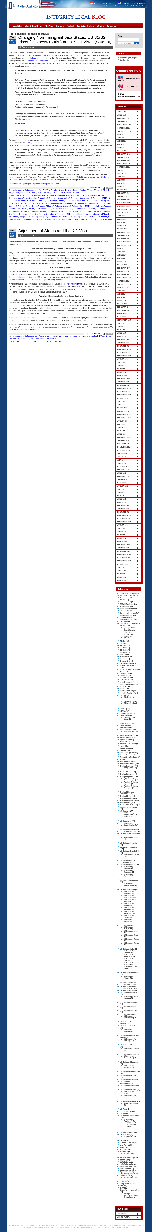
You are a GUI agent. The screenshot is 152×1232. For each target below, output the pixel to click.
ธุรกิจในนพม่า (129, 1153)
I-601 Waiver (124, 680)
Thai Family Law (126, 761)
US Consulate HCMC (98, 198)
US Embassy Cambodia (24, 206)
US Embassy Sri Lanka (79, 217)
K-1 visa (79, 242)
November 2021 (124, 164)
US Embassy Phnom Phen (77, 214)
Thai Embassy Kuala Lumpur (129, 779)
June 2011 (121, 492)
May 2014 (121, 431)
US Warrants (125, 1135)
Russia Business (126, 755)
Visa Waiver (124, 1145)
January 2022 (123, 157)
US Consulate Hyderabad (129, 955)
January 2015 (123, 411)
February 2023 (123, 118)
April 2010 (121, 538)
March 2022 (122, 151)
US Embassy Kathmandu (62, 209)
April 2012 (121, 473)
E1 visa (122, 641)
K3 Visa (123, 709)
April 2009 (121, 577)
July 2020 (121, 216)
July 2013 (121, 460)
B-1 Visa (46, 190)
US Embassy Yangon (49, 219)
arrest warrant (125, 602)
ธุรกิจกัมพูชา (124, 1160)
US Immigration (23, 339)
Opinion (123, 750)
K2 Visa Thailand (130, 703)
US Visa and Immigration (89, 219)
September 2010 (124, 522)
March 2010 (122, 541)
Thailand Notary (126, 796)
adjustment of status (52, 184)
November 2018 (124, 278)
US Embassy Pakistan (128, 1026)
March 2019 (122, 265)
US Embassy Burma (127, 864)
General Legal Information (125, 676)
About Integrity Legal (128, 58)
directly (103, 63)
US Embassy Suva (131, 935)
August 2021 (122, 173)
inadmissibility (99, 318)
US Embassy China (43, 206)
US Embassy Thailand (98, 217)
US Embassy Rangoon (18, 217)
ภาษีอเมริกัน (124, 1181)
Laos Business (126, 713)
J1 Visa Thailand (126, 691)
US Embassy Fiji (126, 925)
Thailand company (127, 766)
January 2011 (123, 509)
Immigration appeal (76, 336)
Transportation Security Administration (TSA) (129, 629)
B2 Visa (68, 190)
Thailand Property (127, 798)
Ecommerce (124, 657)
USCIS (122, 1140)
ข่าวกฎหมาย (124, 1149)
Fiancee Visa (62, 336)
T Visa (122, 759)
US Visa (67, 193)
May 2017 (121, 330)
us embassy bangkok (53, 203)
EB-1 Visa (123, 645)
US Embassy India (92, 206)
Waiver (32, 339)
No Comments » (55, 341)
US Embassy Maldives (37, 211)
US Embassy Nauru (131, 931)
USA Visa (75, 193)
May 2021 (121, 183)
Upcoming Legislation (128, 807)
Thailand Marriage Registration (127, 793)
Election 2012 (125, 661)
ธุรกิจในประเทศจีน (126, 1164)
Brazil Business (126, 611)
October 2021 (123, 167)
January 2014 (123, 440)
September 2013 (124, 453)
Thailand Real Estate (128, 800)
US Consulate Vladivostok (129, 1057)
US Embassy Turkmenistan (125, 1082)
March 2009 (122, 580)
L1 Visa (123, 711)
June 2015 (121, 405)
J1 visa (122, 688)
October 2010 (123, 518)
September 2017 (124, 320)
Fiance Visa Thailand (128, 665)
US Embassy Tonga (131, 939)
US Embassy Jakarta (26, 209)
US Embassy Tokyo (127, 1079)
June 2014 (121, 427)
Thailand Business (127, 764)
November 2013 (124, 447)
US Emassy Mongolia (128, 831)
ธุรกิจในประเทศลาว (127, 1166)
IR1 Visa (123, 686)
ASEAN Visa (124, 606)
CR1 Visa (123, 621)
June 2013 (121, 463)
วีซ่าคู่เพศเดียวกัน (126, 1183)
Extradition (128, 1136)
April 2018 (121, 300)
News (122, 746)
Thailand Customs (127, 774)
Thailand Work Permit (128, 805)
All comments (123, 1217)
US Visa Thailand (126, 1132)
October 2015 (123, 392)
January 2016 (123, 382)
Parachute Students (28, 193)
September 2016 (124, 356)
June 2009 (121, 571)
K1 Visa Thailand (41, 341)
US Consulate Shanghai (75, 201)
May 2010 (121, 535)
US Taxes (123, 1109)
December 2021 (123, 160)
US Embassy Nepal (91, 211)
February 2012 (123, 476)
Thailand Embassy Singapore (131, 787)
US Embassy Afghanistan (130, 833)
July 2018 (121, 291)
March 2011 (122, 502)
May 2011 (121, 496)
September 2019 (124, 245)
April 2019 (121, 261)
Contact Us (124, 60)
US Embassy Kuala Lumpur (84, 209)
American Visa (36, 190)
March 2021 (122, 190)
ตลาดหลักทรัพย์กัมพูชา (128, 1157)
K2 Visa (126, 697)
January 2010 (123, 548)
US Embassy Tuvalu (131, 943)
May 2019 (121, 258)
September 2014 (124, 418)
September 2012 (124, 470)
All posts (121, 1214)
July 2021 (121, 177)
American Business (127, 596)
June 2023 (121, 112)
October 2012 (123, 466)
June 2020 (121, 219)
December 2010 (123, 512)
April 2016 (121, 372)
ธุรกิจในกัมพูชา (125, 1162)
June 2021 (121, 180)
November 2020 (124, 203)
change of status (79, 190)
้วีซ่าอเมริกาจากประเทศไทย (129, 1190)
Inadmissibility (90, 336)
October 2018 (123, 281)
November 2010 (124, 515)
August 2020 (122, 212)
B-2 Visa (54, 190)
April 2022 (121, 147)
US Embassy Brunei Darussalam (127, 861)
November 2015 (124, 388)
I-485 (103, 190)
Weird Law (124, 1147)
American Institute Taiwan (44, 195)
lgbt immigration (126, 729)
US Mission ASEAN (131, 1103)
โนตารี (122, 1188)
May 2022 (121, 144)
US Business (125, 811)
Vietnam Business (127, 1143)
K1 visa (104, 177)
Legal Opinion (125, 723)
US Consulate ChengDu (129, 892)
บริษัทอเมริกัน (125, 1175)
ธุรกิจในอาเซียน (125, 1169)
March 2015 (122, 408)
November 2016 (124, 349)
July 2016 (121, 362)
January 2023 (123, 121)
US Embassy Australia (128, 843)
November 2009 (124, 554)
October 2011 (123, 483)
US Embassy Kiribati (128, 928)
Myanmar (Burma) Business (127, 740)
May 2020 (121, 222)
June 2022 (121, 141)
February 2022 (123, 154)
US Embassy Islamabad (128, 1030)
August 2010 (122, 525)
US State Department (128, 1101)
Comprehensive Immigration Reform (128, 618)
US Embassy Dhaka (60, 206)
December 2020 (123, 199)
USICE (126, 637)
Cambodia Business (128, 613)
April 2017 (121, 333)
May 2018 (121, 297)
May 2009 (121, 574)
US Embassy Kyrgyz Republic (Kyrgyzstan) (128, 987)
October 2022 (123, 128)
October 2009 (123, 558)
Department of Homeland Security (41, 61)
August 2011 (122, 486)
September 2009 (124, 561)
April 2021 (121, 186)
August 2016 (122, 359)
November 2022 (124, 125)
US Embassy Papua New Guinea (31, 214)
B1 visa (61, 190)
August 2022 (122, 134)
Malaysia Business (127, 735)
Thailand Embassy (127, 776)
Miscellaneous (125, 737)
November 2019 (124, 242)
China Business (126, 615)
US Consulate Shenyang (96, 201)
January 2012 (123, 479)
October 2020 (123, 206)
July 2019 (121, 252)
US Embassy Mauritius (128, 1006)
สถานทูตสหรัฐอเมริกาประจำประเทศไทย (131, 1195)
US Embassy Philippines (55, 214)
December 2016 (123, 346)
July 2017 (121, 323)
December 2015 (123, 385)
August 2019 (122, 248)
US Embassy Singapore (37, 217)
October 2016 (123, 352)
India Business (126, 682)
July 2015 (121, 401)
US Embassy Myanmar (73, 211)
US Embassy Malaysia (18, 211)
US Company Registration (129, 814)
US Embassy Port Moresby (99, 214)
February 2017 (123, 339)
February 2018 (123, 307)
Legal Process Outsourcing (125, 726)
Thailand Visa (125, 803)
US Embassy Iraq (126, 982)
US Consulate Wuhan (35, 203)
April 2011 (121, 499)
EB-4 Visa (123, 652)
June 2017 (121, 326)
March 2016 (122, 375)
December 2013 (123, 444)
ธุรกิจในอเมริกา (129, 1177)
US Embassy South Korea (58, 217)
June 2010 (121, 531)
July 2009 (121, 567)
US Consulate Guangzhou (78, 198)
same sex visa (129, 731)
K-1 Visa (100, 336)
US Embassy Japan (43, 209)
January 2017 (123, 343)
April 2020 (121, 226)
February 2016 (123, 378)
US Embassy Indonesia (129, 973)
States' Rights (129, 825)
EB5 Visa (123, 654)
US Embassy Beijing (93, 203)
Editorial (123, 659)
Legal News (124, 715)
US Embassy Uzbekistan (129, 1086)
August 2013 (122, 457)
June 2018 (121, 294)
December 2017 (123, 310)
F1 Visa (97, 190)
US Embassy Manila (55, 211)
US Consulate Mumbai (55, 201)
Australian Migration (128, 608)
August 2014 (122, 421)
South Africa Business (128, 757)
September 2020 (124, 209)
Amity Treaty (128, 768)
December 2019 (123, 239)
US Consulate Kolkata (36, 201)
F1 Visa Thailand (90, 195)
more (110, 187)
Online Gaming (126, 748)
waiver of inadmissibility (46, 339)
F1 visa (28, 143)
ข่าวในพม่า (124, 1152)
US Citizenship (126, 821)
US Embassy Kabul (131, 837)
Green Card (13, 274)
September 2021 (124, 170)
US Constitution (126, 823)
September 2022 (124, 131)
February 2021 (123, 193)
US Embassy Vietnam (31, 219)
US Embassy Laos (103, 209)
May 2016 (121, 369)
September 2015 (124, 395)
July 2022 (121, 138)
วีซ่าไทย (123, 1186)
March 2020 (122, 229)
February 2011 (123, 505)
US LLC (127, 817)
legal (34, 58)
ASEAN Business (126, 604)
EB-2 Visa (123, 648)
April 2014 (121, 434)
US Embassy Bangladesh (73, 203)
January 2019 (123, 271)
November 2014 (124, 414)
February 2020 (123, 232)
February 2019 (123, 268)
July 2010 (121, 528)
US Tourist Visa (59, 55)
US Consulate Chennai (35, 198)
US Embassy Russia (128, 1054)
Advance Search (125, 43)
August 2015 (122, 398)
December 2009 (123, 551)
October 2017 (123, 317)
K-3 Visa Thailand (127, 693)
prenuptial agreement (128, 753)
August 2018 (122, 287)
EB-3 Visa (123, 650)
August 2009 (122, 564)
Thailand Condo (126, 772)
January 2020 (123, 235)
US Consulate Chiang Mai (56, 198)
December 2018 (123, 274)
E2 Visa (123, 643)
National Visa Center (128, 744)
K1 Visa (16, 193)
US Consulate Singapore (129, 1066)
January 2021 (123, 196)
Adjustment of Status (21, 190)
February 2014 (123, 437)
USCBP (126, 635)
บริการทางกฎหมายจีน (127, 1173)
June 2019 (121, 255)
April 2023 (121, 115)
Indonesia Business (127, 684)
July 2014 (121, 424)
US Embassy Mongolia (128, 1010)
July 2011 (121, 489)
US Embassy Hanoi (76, 206)
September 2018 (124, 284)
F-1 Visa (90, 190)
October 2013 (123, 450)
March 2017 (122, 336)
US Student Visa (79, 55)
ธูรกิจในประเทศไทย (127, 1171)
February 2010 (123, 545)
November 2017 (124, 313)
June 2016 (121, 365)
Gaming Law (125, 673)
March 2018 (122, 304)
